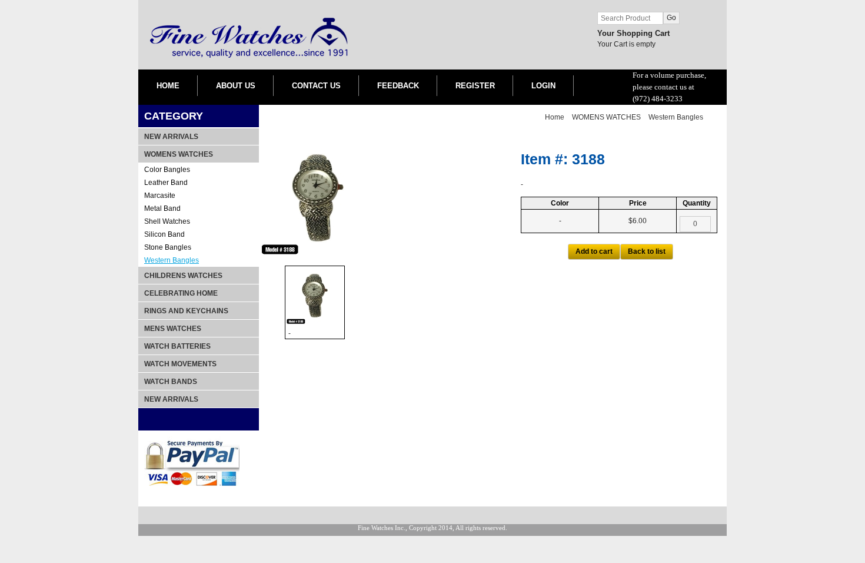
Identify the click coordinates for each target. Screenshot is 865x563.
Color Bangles (167, 169)
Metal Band (162, 208)
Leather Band (166, 182)
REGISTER (475, 85)
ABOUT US (235, 85)
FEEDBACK (398, 85)
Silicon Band (164, 234)
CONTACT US (316, 85)
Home (554, 117)
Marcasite (159, 195)
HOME (168, 85)
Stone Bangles (167, 247)
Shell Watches (167, 221)
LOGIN (543, 85)
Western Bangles (171, 260)
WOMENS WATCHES (606, 117)
